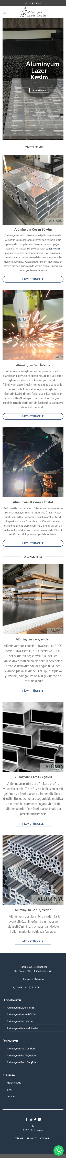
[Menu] (5, 12)
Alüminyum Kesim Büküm (21, 1014)
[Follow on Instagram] (31, 1119)
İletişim (11, 1096)
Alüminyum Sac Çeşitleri (21, 1048)
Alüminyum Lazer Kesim (21, 1007)
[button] (58, 1150)
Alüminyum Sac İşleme (19, 1021)
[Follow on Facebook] (26, 1119)
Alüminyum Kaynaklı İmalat (22, 1028)
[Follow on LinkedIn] (39, 1119)
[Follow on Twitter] (35, 1119)
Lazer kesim (53, 248)
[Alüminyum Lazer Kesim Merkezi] (33, 12)
